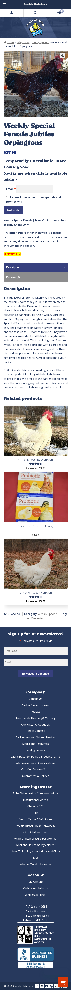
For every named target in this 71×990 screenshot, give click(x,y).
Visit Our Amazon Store (35, 769)
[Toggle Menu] (4, 4)
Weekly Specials (40, 42)
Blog (35, 813)
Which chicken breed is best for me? (35, 838)
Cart (55, 10)
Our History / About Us (35, 724)
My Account (35, 882)
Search (35, 13)
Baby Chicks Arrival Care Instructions (35, 793)
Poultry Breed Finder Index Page (35, 825)
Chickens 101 (35, 806)
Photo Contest (36, 731)
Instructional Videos (35, 800)
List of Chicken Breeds (35, 832)
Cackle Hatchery (35, 4)
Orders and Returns (35, 888)
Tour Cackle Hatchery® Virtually (35, 718)
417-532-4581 (35, 906)
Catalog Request (35, 750)
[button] (62, 55)
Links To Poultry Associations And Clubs (35, 851)
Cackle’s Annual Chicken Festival (35, 737)
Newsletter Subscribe (35, 673)
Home (10, 42)
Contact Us (35, 699)
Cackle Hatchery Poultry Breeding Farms (35, 756)
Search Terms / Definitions (35, 819)
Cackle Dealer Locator (35, 705)
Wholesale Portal (35, 895)
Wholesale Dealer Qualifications (35, 763)
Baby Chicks (23, 42)
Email (11, 189)
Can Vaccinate (34, 618)
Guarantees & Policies (35, 776)
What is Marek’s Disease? (35, 864)
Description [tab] (13, 267)
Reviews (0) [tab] (13, 277)
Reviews (35, 711)
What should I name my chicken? (36, 845)
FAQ (35, 858)
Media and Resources (35, 744)
